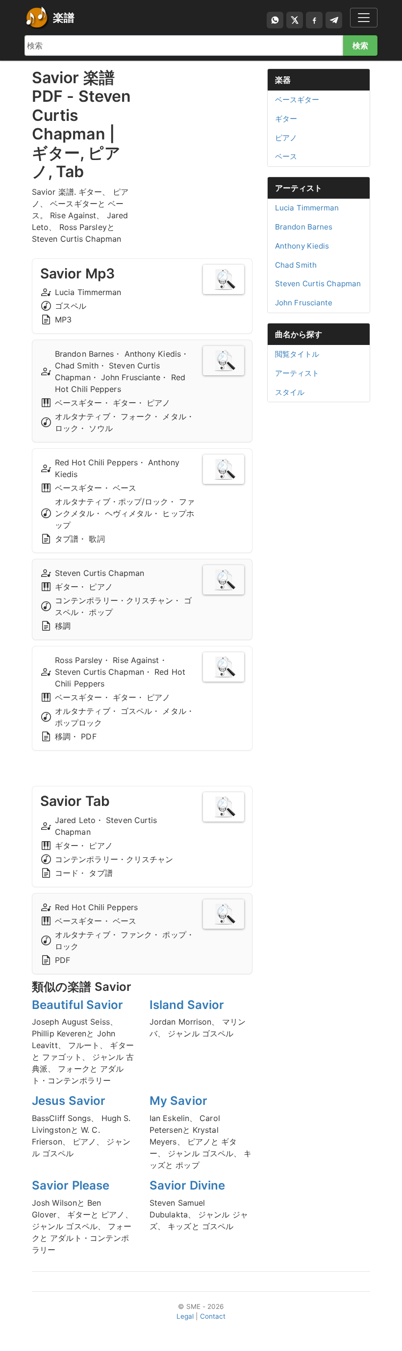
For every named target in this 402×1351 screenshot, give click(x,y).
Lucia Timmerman (307, 207)
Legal (185, 1316)
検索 (360, 45)
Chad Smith (296, 265)
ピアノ (286, 137)
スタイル (289, 392)
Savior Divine (187, 1185)
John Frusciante (304, 302)
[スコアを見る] (223, 279)
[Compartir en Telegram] (334, 20)
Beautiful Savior (78, 1005)
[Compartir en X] (294, 20)
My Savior (178, 1101)
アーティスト (299, 188)
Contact (213, 1316)
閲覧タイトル (297, 354)
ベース (286, 156)
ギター (286, 118)
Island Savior (187, 1005)
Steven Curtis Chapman (318, 283)
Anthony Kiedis (302, 246)
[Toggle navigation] (363, 17)
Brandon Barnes (303, 226)
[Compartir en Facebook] (314, 20)
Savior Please (70, 1185)
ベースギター (297, 99)
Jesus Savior (68, 1101)
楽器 (283, 80)
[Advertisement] (201, 117)
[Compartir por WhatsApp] (275, 20)
